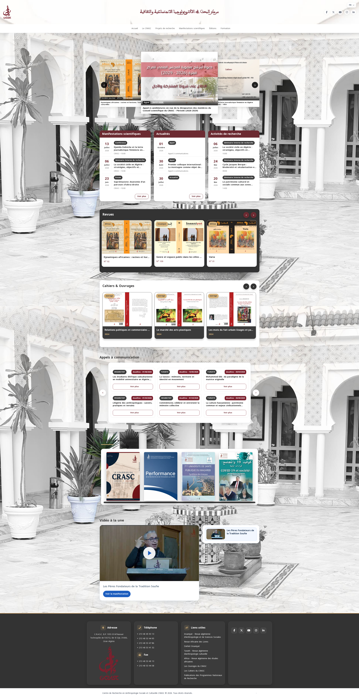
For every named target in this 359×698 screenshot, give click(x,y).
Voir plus (141, 196)
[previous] (103, 393)
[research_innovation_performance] (161, 476)
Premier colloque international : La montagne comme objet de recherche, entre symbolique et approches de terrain (185, 166)
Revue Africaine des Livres (196, 642)
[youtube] (340, 12)
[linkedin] (353, 12)
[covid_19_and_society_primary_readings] (236, 476)
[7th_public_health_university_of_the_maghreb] (198, 476)
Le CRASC (146, 28)
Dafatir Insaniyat (192, 646)
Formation (225, 28)
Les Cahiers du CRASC (194, 671)
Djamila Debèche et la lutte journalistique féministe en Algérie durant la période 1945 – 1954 (131, 148)
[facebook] (326, 12)
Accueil (135, 28)
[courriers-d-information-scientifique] (123, 476)
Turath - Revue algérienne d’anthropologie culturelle (196, 652)
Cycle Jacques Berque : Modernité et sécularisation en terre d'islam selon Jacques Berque (239, 166)
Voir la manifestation (116, 594)
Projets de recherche (165, 28)
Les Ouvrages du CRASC (195, 666)
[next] (256, 393)
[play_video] (149, 553)
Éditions (212, 28)
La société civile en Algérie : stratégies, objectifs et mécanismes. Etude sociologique (131, 166)
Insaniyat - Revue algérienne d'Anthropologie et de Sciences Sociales (202, 635)
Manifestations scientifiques (192, 28)
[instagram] (346, 12)
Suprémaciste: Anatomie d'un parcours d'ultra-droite (129, 183)
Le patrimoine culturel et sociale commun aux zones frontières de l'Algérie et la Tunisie (237, 183)
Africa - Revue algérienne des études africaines (201, 660)
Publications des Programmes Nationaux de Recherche (203, 676)
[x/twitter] (333, 12)
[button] (149, 553)
